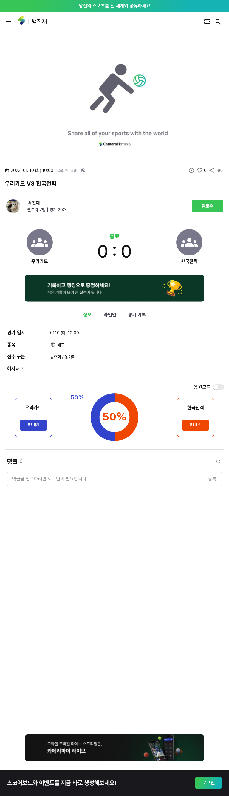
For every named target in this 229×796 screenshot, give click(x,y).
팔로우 (207, 206)
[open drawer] (8, 21)
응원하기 (33, 425)
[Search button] (218, 21)
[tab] (87, 315)
